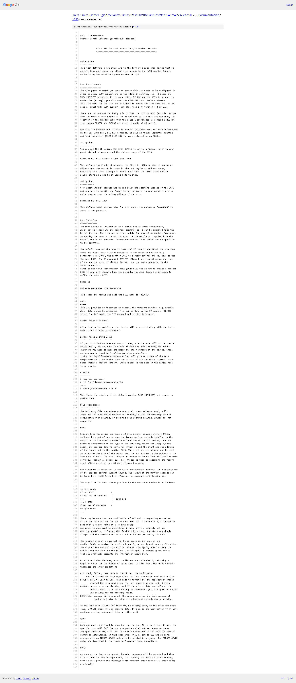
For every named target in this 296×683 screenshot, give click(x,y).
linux (75, 15)
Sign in (289, 4)
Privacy (27, 678)
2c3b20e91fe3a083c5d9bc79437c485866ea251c (161, 15)
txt (283, 678)
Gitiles (19, 678)
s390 (75, 19)
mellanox (114, 15)
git (103, 15)
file (135, 26)
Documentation (208, 15)
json (290, 678)
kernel (94, 15)
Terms (35, 678)
